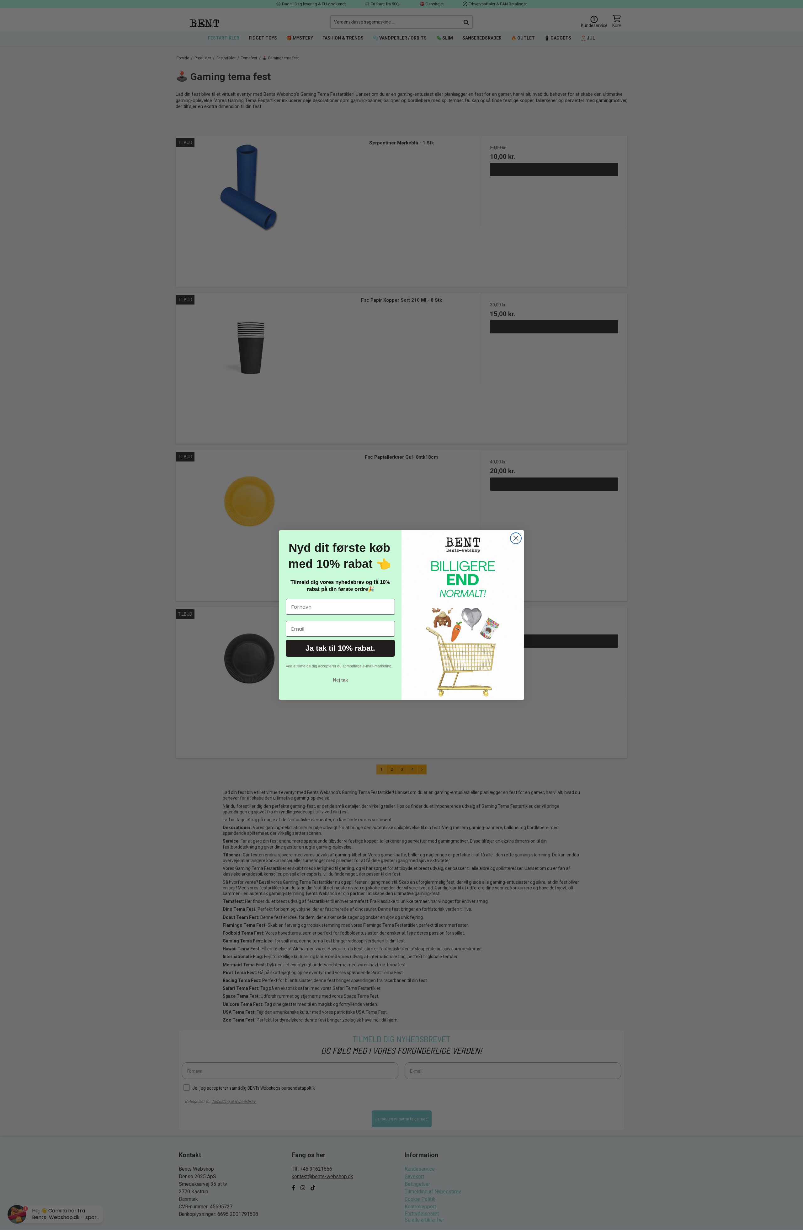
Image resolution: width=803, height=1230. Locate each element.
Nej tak (340, 679)
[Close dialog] (515, 538)
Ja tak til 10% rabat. (340, 648)
